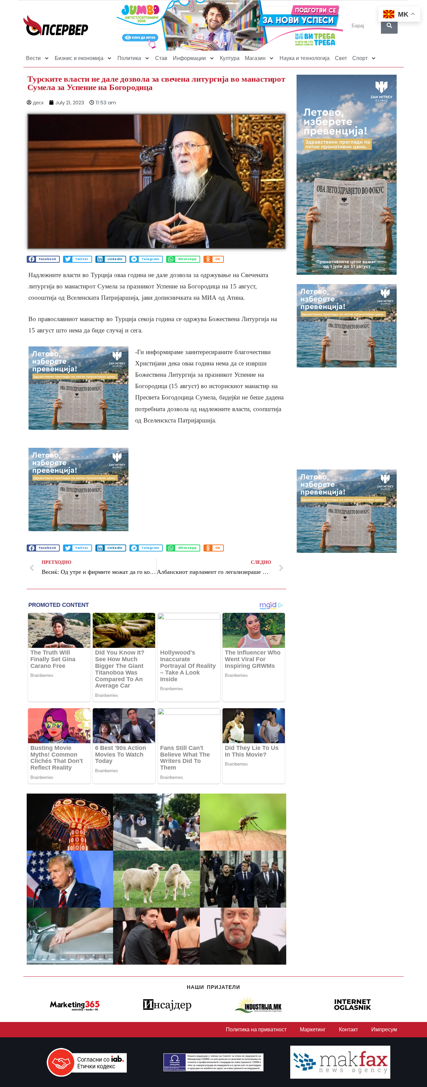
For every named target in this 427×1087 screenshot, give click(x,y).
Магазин (255, 58)
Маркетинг (313, 1029)
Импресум (384, 1029)
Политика (129, 58)
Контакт (348, 1029)
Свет (341, 58)
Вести (33, 58)
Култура (230, 58)
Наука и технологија (305, 58)
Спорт (360, 58)
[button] (43, 259)
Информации (189, 58)
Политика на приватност (256, 1029)
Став (161, 58)
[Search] (389, 25)
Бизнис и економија (79, 58)
